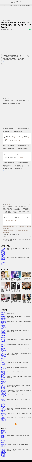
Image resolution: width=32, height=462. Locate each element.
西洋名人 (9, 20)
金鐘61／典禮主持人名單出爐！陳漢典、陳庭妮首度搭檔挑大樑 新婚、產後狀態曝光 (16, 279)
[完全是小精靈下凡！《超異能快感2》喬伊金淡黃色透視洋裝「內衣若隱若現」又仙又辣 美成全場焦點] (3, 254)
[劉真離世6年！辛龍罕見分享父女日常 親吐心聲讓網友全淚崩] (3, 446)
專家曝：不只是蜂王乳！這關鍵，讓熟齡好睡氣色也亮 (5, 279)
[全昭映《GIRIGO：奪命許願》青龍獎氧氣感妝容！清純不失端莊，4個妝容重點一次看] (3, 377)
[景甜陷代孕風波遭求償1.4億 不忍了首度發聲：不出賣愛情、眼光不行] (3, 400)
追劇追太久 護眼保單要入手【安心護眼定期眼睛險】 (5, 301)
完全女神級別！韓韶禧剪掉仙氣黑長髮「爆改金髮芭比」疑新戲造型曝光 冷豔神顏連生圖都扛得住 (26, 301)
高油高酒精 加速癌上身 (26, 289)
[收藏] (2, 60)
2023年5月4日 (17, 140)
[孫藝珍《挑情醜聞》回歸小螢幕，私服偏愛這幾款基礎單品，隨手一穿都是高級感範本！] (3, 410)
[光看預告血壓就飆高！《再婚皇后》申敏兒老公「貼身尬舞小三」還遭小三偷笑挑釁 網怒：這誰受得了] (3, 391)
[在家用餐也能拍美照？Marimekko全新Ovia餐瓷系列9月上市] (3, 368)
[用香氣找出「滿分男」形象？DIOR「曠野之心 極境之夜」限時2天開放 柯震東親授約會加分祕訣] (3, 313)
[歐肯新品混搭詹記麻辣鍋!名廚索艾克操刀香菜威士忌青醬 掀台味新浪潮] (3, 382)
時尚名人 (5, 5)
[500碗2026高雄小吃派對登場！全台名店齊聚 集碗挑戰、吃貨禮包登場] (3, 336)
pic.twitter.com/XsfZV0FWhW (11, 220)
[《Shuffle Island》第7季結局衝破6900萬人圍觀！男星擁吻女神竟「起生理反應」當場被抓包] (3, 387)
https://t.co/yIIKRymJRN (14, 137)
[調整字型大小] (2, 63)
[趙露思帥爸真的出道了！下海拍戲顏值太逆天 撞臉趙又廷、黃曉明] (3, 437)
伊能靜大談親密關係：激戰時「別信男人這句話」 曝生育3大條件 (18, 257)
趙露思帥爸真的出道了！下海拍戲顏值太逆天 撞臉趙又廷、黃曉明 (18, 435)
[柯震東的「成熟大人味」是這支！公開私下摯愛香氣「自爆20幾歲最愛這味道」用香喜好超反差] (3, 249)
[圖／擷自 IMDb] (16, 41)
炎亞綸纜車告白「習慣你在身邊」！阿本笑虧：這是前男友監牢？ (18, 262)
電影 (10, 234)
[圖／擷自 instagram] (17, 187)
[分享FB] (2, 54)
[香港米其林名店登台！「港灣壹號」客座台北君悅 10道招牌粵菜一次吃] (3, 350)
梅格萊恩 (17, 234)
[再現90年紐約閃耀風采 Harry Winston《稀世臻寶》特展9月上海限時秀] (3, 345)
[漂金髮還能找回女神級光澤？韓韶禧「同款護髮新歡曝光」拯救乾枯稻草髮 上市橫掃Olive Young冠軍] (3, 405)
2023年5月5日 (20, 157)
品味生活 (28, 5)
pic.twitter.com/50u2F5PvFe (22, 156)
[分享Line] (2, 57)
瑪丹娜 (5, 234)
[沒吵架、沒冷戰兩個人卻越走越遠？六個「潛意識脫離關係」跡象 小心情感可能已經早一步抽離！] (3, 332)
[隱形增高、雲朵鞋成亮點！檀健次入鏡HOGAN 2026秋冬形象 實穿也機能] (3, 322)
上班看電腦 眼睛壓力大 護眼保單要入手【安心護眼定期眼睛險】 (5, 290)
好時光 (19, 5)
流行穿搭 (10, 5)
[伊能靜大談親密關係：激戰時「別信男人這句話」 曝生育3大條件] (3, 259)
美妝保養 (15, 5)
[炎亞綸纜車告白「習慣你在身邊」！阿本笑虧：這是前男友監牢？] (3, 263)
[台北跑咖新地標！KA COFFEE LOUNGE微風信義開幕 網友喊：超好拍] (3, 341)
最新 (1, 5)
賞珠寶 (23, 5)
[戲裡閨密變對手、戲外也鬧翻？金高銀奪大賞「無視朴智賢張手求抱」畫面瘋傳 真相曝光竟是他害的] (3, 450)
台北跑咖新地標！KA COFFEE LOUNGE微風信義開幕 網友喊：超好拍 (19, 339)
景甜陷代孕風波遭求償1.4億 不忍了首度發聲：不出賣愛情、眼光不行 (19, 399)
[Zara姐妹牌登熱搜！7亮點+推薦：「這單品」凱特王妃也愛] (3, 396)
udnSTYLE (2, 20)
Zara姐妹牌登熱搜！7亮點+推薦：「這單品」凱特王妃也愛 (16, 301)
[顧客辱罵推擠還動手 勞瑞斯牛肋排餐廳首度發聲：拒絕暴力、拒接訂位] (3, 455)
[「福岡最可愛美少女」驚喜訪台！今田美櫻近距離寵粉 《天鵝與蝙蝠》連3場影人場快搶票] (3, 419)
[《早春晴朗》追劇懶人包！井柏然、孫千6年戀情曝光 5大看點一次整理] (3, 414)
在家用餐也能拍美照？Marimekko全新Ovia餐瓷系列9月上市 (17, 367)
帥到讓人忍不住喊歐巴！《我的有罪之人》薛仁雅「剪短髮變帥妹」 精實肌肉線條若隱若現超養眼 (16, 290)
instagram (8, 204)
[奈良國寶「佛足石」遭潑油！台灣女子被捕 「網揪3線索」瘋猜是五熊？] (3, 432)
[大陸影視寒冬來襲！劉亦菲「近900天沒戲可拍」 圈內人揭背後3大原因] (3, 441)
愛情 (7, 234)
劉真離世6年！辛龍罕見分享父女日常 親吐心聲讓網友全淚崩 (17, 444)
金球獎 (14, 234)
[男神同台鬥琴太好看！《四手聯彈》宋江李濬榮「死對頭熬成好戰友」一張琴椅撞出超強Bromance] (3, 373)
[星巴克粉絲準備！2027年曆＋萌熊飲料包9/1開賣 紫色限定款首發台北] (3, 327)
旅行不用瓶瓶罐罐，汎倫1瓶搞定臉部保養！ (26, 279)
